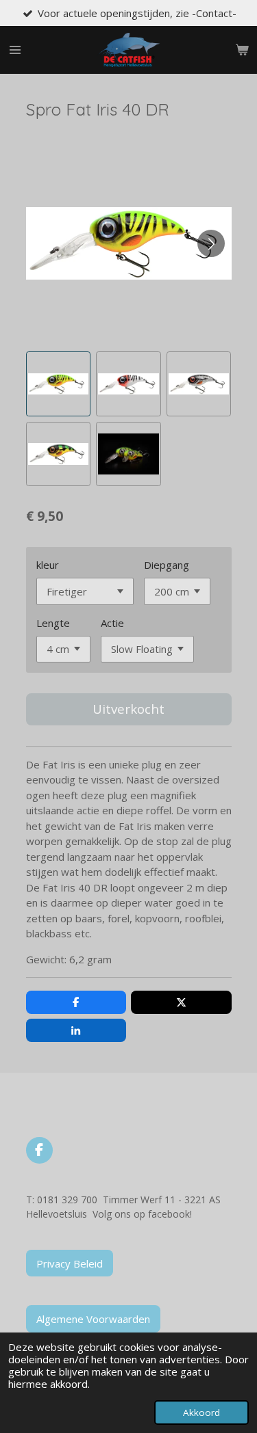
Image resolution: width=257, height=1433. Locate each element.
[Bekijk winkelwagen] (242, 50)
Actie (112, 623)
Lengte (53, 623)
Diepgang (166, 565)
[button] (58, 383)
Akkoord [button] (201, 1412)
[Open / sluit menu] (15, 50)
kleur (47, 565)
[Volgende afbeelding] (211, 243)
